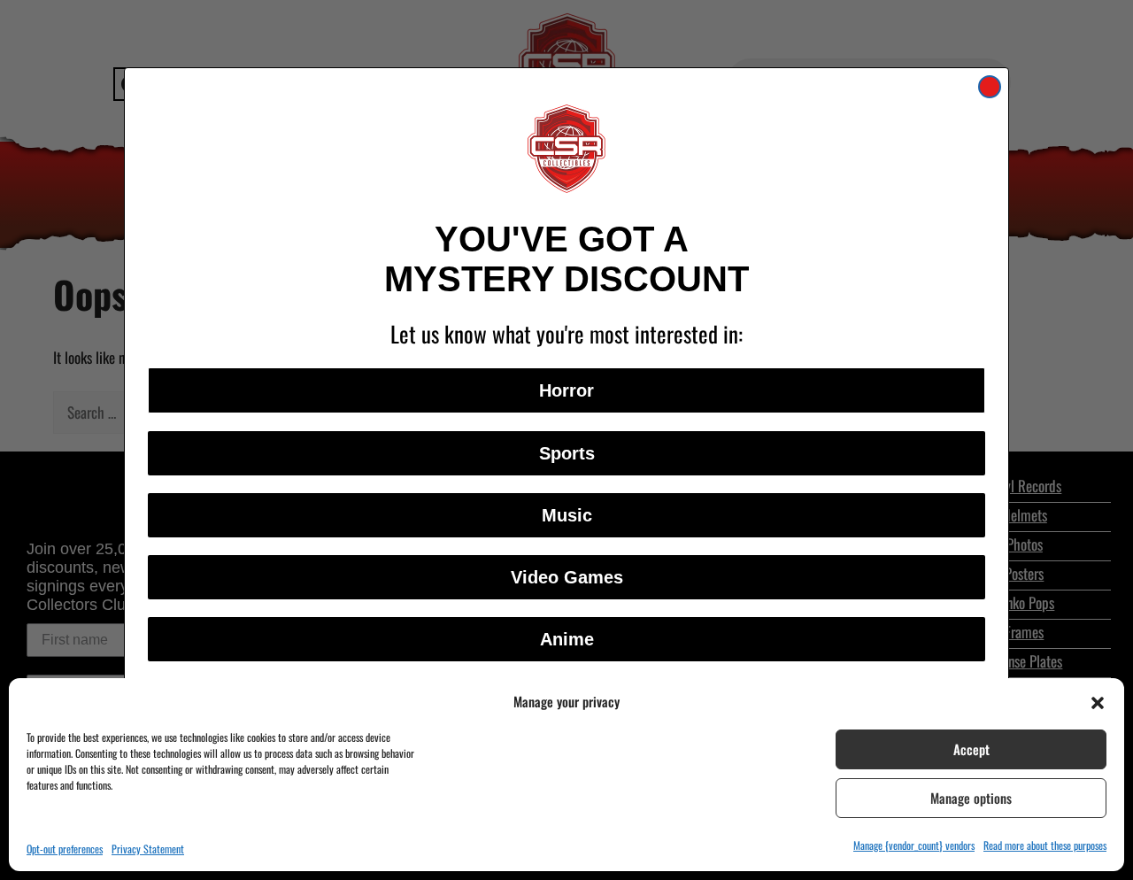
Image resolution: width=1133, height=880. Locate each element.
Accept (971, 749)
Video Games (567, 577)
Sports (567, 453)
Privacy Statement (148, 848)
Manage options (971, 797)
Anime (567, 639)
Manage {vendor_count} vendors (914, 845)
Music (567, 515)
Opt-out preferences (65, 848)
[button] (1097, 701)
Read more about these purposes (1044, 845)
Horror (566, 390)
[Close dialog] (989, 86)
